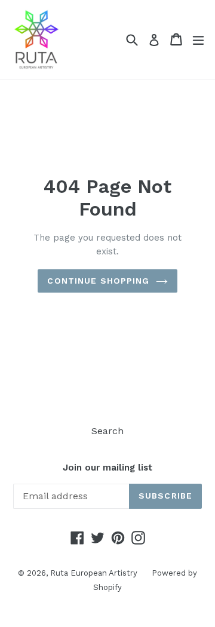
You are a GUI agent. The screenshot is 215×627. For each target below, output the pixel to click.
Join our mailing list (107, 467)
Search (107, 431)
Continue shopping (98, 280)
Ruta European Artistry (95, 572)
